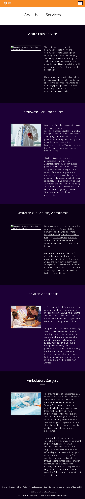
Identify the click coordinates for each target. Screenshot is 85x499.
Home (4, 487)
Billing (19, 487)
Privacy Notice (34, 495)
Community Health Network (59, 307)
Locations (60, 487)
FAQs (25, 487)
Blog (45, 487)
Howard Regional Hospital (59, 233)
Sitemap (41, 495)
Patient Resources (35, 487)
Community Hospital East (55, 52)
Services (12, 487)
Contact (52, 487)
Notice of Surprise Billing (74, 487)
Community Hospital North (56, 49)
